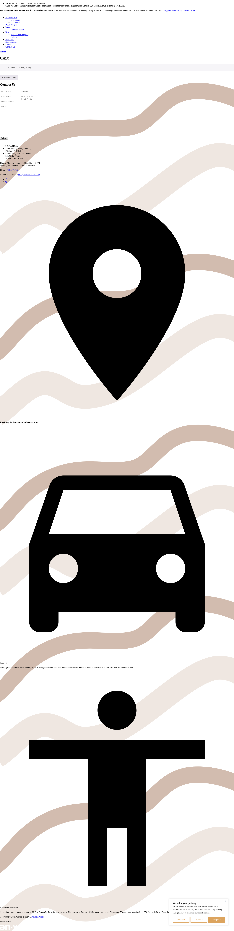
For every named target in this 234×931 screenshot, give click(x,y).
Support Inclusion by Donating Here (179, 10)
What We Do (11, 25)
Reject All (199, 920)
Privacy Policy (37, 917)
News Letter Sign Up (20, 34)
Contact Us (10, 47)
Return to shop (9, 77)
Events (8, 44)
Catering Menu (17, 30)
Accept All (216, 920)
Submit (4, 138)
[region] (199, 912)
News (7, 32)
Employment (10, 42)
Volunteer (9, 39)
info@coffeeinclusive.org (29, 174)
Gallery (14, 37)
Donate (3, 51)
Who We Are (11, 17)
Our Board (15, 20)
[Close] (225, 901)
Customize (181, 920)
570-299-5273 (13, 170)
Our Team (15, 22)
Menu (7, 27)
